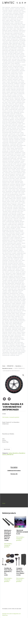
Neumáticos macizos (7, 368)
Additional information (14, 470)
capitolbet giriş (5, 319)
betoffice (6, 109)
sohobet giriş (9, 208)
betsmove (13, 85)
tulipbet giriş (7, 47)
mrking (3, 40)
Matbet (21, 182)
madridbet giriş (20, 224)
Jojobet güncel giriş (15, 7)
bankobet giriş (5, 340)
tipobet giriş (19, 273)
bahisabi (9, 44)
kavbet (17, 57)
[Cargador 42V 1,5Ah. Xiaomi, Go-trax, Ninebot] (20, 559)
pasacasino (20, 149)
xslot (13, 192)
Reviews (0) (14, 474)
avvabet (23, 152)
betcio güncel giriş (20, 92)
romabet (6, 14)
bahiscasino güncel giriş (7, 86)
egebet (10, 41)
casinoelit (4, 208)
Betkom (11, 20)
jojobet (12, 106)
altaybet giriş (16, 112)
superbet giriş (8, 256)
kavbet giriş (4, 44)
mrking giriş (22, 59)
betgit (6, 102)
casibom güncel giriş (14, 145)
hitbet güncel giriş (6, 165)
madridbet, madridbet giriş (16, 37)
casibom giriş (17, 8)
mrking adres (17, 254)
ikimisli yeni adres (6, 353)
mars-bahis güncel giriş (19, 119)
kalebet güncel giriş (16, 304)
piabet (15, 20)
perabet (9, 30)
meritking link (14, 125)
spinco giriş (23, 99)
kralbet (16, 56)
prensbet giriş (20, 230)
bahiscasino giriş (18, 247)
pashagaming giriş (6, 112)
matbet (4, 13)
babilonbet (21, 263)
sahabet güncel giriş (18, 220)
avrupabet (4, 257)
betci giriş (5, 136)
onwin (9, 118)
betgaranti (17, 69)
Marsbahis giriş (11, 283)
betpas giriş (17, 121)
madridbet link (17, 83)
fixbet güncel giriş (14, 39)
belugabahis (4, 269)
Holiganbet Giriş (13, 353)
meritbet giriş (16, 138)
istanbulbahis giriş (14, 108)
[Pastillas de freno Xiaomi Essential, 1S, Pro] (8, 559)
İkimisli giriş (14, 267)
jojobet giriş (7, 7)
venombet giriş (13, 143)
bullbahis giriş (5, 188)
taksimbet (4, 246)
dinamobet (8, 90)
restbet (14, 350)
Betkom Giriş (5, 131)
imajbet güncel (20, 29)
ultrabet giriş (9, 79)
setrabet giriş (5, 310)
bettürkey (4, 197)
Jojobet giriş (9, 257)
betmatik (6, 52)
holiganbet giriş (22, 39)
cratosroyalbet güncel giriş (7, 16)
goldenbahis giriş (15, 40)
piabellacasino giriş (15, 18)
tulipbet (13, 244)
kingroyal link (16, 162)
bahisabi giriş (10, 83)
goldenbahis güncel (6, 240)
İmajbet (15, 116)
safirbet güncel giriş (17, 205)
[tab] (14, 467)
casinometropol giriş (19, 115)
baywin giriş (4, 177)
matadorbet (13, 60)
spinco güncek (22, 129)
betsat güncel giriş (20, 87)
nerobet (15, 16)
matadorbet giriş (13, 34)
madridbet (7, 99)
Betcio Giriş (4, 80)
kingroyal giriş (5, 142)
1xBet (6, 267)
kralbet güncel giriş (6, 72)
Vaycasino (10, 66)
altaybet (4, 92)
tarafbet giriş (11, 116)
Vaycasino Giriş (13, 202)
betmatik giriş (5, 49)
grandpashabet (20, 49)
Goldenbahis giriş (11, 270)
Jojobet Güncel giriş (6, 316)
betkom (18, 53)
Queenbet (21, 10)
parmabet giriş (9, 40)
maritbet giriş (5, 123)
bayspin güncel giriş (19, 148)
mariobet (8, 76)
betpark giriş (12, 113)
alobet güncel (10, 220)
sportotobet (10, 241)
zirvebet (23, 43)
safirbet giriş (4, 263)
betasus (21, 18)
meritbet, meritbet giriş (17, 323)
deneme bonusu (9, 26)
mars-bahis (4, 343)
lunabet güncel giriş (13, 49)
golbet (22, 256)
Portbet (4, 100)
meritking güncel (13, 47)
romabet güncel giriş (18, 23)
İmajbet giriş (4, 30)
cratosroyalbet (12, 75)
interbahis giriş (5, 250)
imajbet (10, 43)
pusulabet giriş (14, 149)
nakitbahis (10, 11)
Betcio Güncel (6, 57)
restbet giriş (16, 36)
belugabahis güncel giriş (18, 257)
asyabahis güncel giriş (17, 33)
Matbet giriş (17, 63)
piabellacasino (12, 326)
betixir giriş (19, 198)
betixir (14, 346)
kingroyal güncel (17, 336)
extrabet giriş (16, 10)
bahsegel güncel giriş (20, 240)
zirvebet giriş (22, 40)
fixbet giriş (11, 138)
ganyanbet (18, 228)
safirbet (17, 85)
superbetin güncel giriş (17, 66)
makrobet (9, 128)
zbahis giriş (10, 53)
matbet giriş (22, 83)
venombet (22, 86)
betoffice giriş (13, 158)
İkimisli (14, 164)
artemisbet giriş (11, 161)
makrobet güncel (8, 210)
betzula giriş (15, 31)
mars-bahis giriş (11, 54)
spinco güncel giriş (16, 59)
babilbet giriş (13, 50)
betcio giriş (4, 54)
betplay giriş (14, 44)
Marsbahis (12, 119)
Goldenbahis (5, 41)
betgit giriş (17, 221)
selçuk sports (22, 26)
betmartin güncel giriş (10, 56)
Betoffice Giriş (8, 217)
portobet (13, 189)
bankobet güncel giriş (6, 132)
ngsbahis (17, 269)
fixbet (3, 7)
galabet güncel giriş (6, 50)
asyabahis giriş (17, 139)
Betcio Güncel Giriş (9, 31)
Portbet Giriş (4, 333)
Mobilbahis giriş (11, 121)
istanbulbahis (20, 317)
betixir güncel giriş (20, 89)
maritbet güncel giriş (20, 274)
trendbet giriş (5, 36)
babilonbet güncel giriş (16, 327)
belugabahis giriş (5, 184)
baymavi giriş (20, 342)
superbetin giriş (16, 105)
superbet (12, 148)
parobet (12, 23)
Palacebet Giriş (5, 93)
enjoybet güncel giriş (20, 102)
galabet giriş (13, 92)
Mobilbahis (9, 235)
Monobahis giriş (16, 322)
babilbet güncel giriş (18, 14)
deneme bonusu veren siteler (9, 178)
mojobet (18, 227)
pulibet (21, 211)
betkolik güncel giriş (6, 152)
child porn (4, 95)
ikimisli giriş (5, 10)
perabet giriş (21, 103)
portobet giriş (9, 13)
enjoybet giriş (10, 98)
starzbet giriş (5, 116)
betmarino (4, 204)
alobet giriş (17, 182)
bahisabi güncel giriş (14, 293)
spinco (3, 56)
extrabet (7, 129)
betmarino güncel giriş (15, 90)
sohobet (8, 34)
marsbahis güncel (6, 237)
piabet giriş (9, 95)
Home (3, 366)
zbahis (20, 75)
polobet (3, 227)
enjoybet (8, 92)
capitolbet (20, 44)
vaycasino (12, 99)
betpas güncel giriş (9, 33)
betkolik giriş (15, 79)
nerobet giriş (16, 27)
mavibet (4, 34)
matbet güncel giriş (12, 17)
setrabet (4, 87)
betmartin (4, 115)
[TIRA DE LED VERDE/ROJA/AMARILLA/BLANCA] (20, 522)
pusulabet (4, 39)
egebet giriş (4, 241)
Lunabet (17, 133)
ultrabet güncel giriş (19, 21)
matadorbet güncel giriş (7, 159)
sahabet (18, 20)
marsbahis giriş (20, 17)
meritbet (17, 118)
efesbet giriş (20, 47)
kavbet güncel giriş (16, 132)
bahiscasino (13, 284)
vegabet (9, 327)
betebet (4, 90)
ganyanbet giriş (10, 27)
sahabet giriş (5, 17)
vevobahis (23, 64)
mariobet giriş (5, 260)
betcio (8, 18)
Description (14, 467)
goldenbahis (4, 59)
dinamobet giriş (6, 119)
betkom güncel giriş (14, 129)
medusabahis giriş (6, 342)
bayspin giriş (18, 277)
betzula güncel (5, 185)
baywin (9, 169)
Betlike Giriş (20, 207)
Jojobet (16, 103)
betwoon (12, 165)
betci (4, 273)
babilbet (15, 53)
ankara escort (5, 179)
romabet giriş (7, 172)
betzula (19, 24)
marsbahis (12, 8)
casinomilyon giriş (6, 287)
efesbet (3, 26)
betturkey (23, 184)
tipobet (8, 39)
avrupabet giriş (15, 30)
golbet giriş (23, 8)
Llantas (10, 453)
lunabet (9, 70)
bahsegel (7, 336)
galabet (3, 29)
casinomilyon (22, 159)
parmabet (17, 106)
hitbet (7, 323)
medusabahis (18, 270)
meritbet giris (18, 64)
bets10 (20, 136)
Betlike (12, 21)
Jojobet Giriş (15, 218)
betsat (22, 90)
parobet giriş (4, 299)
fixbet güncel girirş (15, 306)
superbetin (13, 187)
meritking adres (21, 352)
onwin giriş (8, 37)
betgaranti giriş (9, 105)
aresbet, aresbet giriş (15, 225)
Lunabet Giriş (22, 141)
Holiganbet (22, 306)
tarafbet (9, 290)
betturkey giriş (15, 41)
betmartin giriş (18, 244)
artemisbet (4, 251)
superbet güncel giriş (21, 60)
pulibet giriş (4, 70)
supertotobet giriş (15, 70)
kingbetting (10, 276)
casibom (7, 20)
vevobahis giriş (12, 151)
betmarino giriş (5, 67)
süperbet (4, 27)
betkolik (21, 57)
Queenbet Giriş (11, 62)
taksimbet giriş (9, 191)
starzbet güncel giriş (13, 109)
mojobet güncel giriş (16, 166)
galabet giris (19, 143)
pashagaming (18, 62)
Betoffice (13, 228)
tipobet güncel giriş (6, 73)
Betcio (3, 20)
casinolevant (12, 69)
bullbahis (4, 79)
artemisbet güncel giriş (7, 166)
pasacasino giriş (9, 346)
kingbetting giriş (5, 293)
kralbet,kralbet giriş (22, 135)
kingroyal (7, 322)
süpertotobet (22, 70)
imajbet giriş (22, 27)
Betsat (16, 73)
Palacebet (23, 139)
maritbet (23, 202)
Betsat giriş (10, 215)
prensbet (4, 76)
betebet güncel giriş (21, 177)
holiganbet (7, 8)
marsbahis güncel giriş (13, 123)
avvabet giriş (12, 64)
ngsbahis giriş (5, 75)
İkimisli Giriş (18, 217)
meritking (23, 11)
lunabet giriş (4, 11)
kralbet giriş (5, 171)
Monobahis (5, 211)
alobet (7, 29)
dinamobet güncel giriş (11, 243)
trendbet (8, 82)
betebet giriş (4, 121)
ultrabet (11, 29)
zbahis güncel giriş (17, 11)
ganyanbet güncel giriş (9, 286)
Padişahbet (14, 204)
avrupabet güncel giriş (11, 87)
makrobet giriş (5, 43)
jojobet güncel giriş (9, 218)
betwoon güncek (9, 309)
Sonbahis (10, 267)
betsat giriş (5, 66)
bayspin (17, 355)
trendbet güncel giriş (6, 60)
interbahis (14, 294)
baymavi (16, 131)
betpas (14, 29)
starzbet (23, 24)
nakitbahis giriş (18, 46)
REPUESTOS (10, 366)
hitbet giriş (10, 10)
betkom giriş (10, 80)
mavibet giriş (16, 258)
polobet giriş (22, 297)
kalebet (22, 53)
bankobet (17, 54)
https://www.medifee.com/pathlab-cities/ (10, 96)
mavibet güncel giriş (9, 330)
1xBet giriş (16, 67)
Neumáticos (18, 366)
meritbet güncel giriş (10, 231)
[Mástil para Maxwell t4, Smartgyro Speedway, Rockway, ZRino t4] (8, 522)
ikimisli (21, 77)
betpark (12, 335)
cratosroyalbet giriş (6, 21)
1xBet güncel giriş (6, 23)
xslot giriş (18, 350)
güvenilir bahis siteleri (6, 313)
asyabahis (21, 293)
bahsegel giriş (20, 122)
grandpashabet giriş (14, 194)
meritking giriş (15, 13)
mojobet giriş (12, 339)
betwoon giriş (5, 138)
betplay (11, 302)
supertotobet (20, 16)
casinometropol (5, 69)
